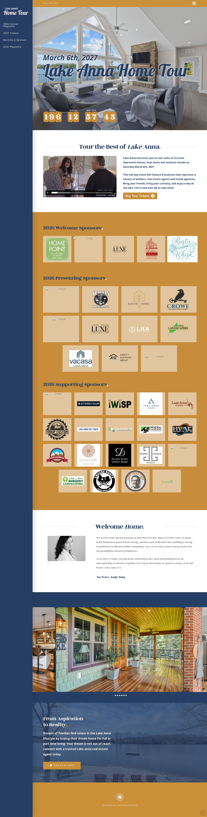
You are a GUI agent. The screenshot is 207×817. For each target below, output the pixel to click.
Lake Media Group (127, 805)
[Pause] (47, 192)
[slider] (82, 192)
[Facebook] (194, 3)
